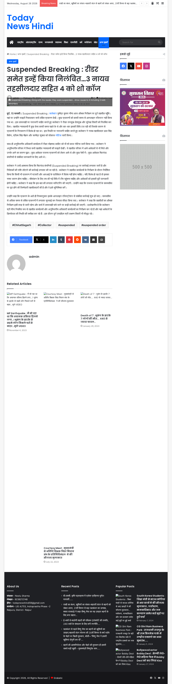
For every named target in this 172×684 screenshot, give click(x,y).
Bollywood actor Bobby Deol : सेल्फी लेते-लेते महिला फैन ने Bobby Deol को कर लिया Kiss (151, 655)
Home (12, 54)
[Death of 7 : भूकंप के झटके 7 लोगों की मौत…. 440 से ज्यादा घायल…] (97, 302)
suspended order (94, 225)
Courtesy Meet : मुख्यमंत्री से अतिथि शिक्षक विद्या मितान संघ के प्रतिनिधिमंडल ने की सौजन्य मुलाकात (59, 552)
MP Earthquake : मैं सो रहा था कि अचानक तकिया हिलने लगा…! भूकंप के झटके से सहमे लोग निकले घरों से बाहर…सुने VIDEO (22, 320)
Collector (45, 225)
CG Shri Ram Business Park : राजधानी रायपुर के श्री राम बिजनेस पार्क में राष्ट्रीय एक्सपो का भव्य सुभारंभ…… (150, 633)
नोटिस (58, 135)
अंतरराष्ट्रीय (31, 42)
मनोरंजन (88, 42)
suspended (67, 225)
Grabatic (58, 678)
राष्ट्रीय (20, 42)
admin (34, 256)
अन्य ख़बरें (104, 42)
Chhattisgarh (22, 225)
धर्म (81, 42)
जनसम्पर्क (49, 42)
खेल (95, 42)
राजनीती (73, 42)
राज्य (40, 42)
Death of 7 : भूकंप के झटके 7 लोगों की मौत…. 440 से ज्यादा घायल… (96, 319)
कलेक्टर (53, 113)
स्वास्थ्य (58, 42)
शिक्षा (66, 42)
